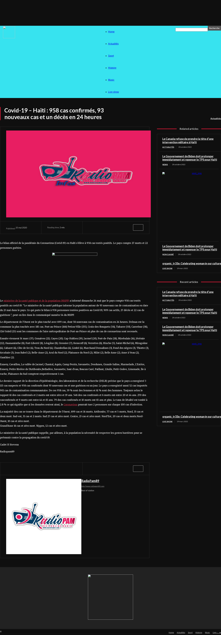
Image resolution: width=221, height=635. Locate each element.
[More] (138, 227)
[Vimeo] (119, 496)
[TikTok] (109, 496)
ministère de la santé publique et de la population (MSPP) (36, 300)
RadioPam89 (90, 480)
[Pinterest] (116, 227)
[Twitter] (105, 227)
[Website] (125, 496)
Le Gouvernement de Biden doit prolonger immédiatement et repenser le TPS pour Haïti (189, 158)
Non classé (168, 254)
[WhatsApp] (127, 227)
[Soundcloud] (98, 496)
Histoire (112, 68)
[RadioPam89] (43, 516)
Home (111, 31)
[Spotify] (104, 496)
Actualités (113, 43)
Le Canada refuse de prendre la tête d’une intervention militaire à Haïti (187, 140)
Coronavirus (70, 404)
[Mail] (88, 496)
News (165, 164)
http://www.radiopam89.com (92, 486)
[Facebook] (94, 227)
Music (111, 80)
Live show (113, 92)
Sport (111, 55)
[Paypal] (93, 496)
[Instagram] (82, 496)
